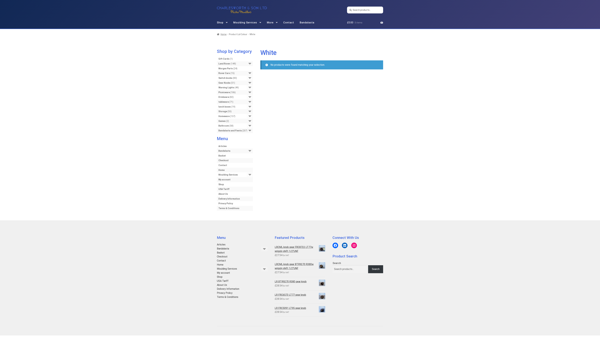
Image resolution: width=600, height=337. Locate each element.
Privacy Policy (225, 203)
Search (336, 263)
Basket (222, 155)
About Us (223, 194)
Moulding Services (245, 22)
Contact (288, 22)
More (270, 22)
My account (224, 179)
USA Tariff (223, 189)
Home (224, 34)
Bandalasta (307, 22)
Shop (220, 22)
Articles (222, 146)
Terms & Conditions (228, 208)
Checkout (223, 160)
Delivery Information (229, 199)
